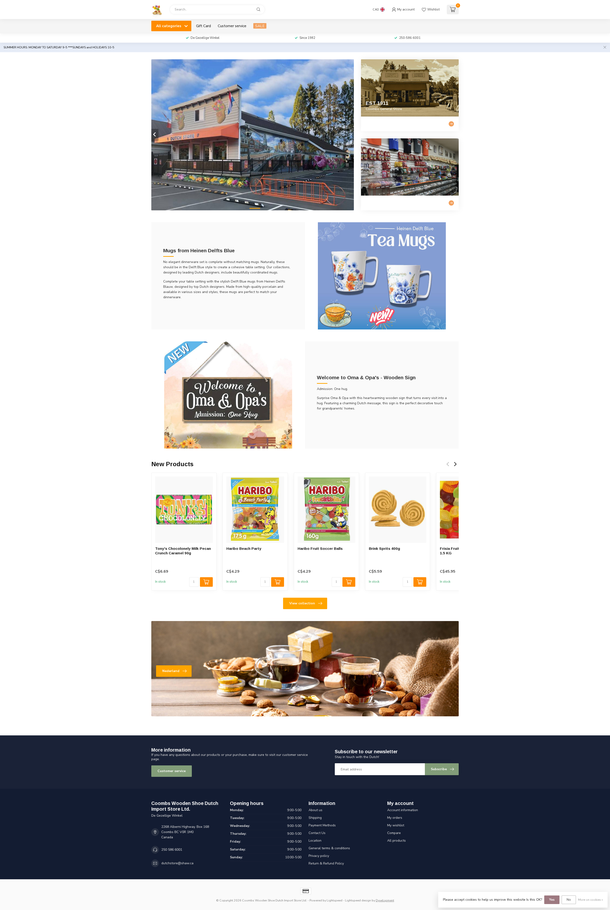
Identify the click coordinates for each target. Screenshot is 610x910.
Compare (394, 833)
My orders (394, 817)
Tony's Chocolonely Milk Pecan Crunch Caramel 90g (183, 550)
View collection (302, 603)
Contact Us (317, 833)
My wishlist (395, 825)
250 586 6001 (171, 849)
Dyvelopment (385, 900)
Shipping (315, 817)
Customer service (232, 25)
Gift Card (203, 25)
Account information (402, 810)
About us (315, 810)
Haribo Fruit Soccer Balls (320, 548)
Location (315, 840)
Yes (551, 899)
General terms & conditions (329, 848)
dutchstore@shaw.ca (177, 863)
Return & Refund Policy (326, 863)
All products (396, 840)
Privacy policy (319, 856)
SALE (259, 25)
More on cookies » (590, 900)
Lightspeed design (358, 900)
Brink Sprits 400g (384, 548)
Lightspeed (334, 900)
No (569, 899)
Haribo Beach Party (243, 548)
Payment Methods (322, 825)
